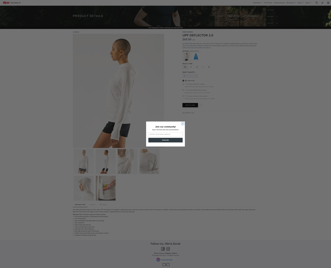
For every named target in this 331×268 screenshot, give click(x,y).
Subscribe (165, 140)
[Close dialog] (182, 123)
